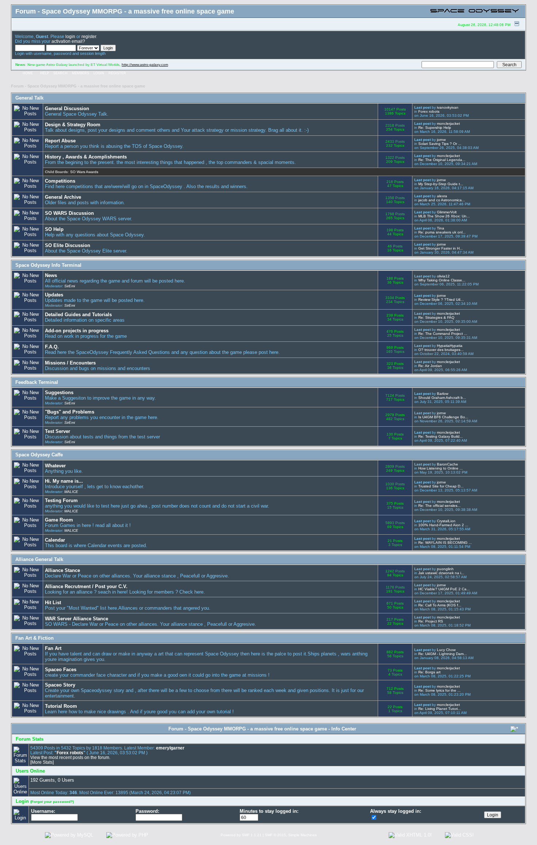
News (51, 275)
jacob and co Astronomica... (441, 200)
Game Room (59, 520)
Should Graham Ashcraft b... (442, 398)
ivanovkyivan (447, 107)
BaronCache (447, 464)
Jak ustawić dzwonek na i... (441, 573)
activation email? (68, 41)
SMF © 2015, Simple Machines (291, 835)
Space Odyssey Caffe (39, 454)
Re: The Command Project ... (442, 334)
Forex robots (428, 111)
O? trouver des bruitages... (441, 350)
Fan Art (53, 648)
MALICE (71, 492)
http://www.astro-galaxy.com (145, 65)
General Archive (63, 197)
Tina (440, 228)
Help (44, 73)
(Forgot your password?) (52, 802)
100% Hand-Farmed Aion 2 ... (443, 525)
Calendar (55, 540)
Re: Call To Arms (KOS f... (439, 605)
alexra (442, 196)
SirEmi (69, 286)
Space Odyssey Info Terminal (48, 265)
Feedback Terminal (36, 382)
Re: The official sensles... (439, 506)
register (88, 36)
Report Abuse (60, 140)
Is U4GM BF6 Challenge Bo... (443, 417)
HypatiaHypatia (449, 346)
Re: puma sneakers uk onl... (442, 232)
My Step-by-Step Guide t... (440, 184)
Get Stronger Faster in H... (440, 248)
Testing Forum (61, 500)
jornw (441, 140)
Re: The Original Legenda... (441, 160)
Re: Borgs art (429, 672)
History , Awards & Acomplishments (86, 157)
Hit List (53, 602)
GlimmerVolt (447, 212)
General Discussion (67, 108)
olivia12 (443, 276)
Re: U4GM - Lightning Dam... (442, 654)
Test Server (57, 431)
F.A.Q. (52, 346)
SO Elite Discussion (67, 245)
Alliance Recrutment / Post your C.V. (86, 586)
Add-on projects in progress (76, 330)
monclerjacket (448, 123)
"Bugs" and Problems (69, 412)
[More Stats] (42, 762)
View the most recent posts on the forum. (70, 757)
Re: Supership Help (434, 128)
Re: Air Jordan (430, 366)
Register (117, 73)
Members (80, 73)
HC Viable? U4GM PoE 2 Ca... (444, 589)
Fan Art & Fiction (34, 638)
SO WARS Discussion (69, 213)
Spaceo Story (60, 685)
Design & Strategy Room (72, 124)
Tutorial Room (61, 706)
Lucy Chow (446, 650)
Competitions (60, 181)
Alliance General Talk (39, 559)
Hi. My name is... (64, 481)
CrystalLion (446, 521)
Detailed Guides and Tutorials (78, 314)
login (70, 36)
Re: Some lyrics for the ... (439, 690)
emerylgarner (170, 747)
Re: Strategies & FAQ (436, 317)
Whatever (55, 465)
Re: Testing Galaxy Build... (440, 436)
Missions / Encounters (70, 363)
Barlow (442, 394)
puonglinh (445, 569)
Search (60, 73)
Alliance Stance (62, 570)
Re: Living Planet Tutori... (439, 709)
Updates (54, 295)
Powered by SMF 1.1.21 (241, 835)
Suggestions (59, 392)
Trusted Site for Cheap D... (441, 486)
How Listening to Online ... (440, 468)
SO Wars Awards (84, 172)
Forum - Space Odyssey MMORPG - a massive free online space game (78, 86)
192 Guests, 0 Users (52, 780)
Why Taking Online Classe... (441, 280)
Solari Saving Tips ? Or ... (439, 144)
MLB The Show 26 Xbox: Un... (444, 216)
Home (28, 73)
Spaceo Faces (60, 669)
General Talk (29, 98)
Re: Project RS (430, 621)
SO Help (54, 229)
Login (99, 73)
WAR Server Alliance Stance (76, 618)
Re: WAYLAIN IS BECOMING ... (445, 543)
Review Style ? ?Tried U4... (441, 300)
